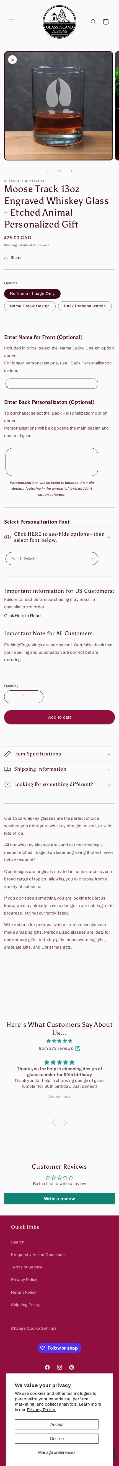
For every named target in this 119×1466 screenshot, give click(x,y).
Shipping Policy (25, 1305)
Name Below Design (30, 306)
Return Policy (23, 1292)
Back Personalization (85, 306)
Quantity (11, 686)
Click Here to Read (22, 615)
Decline (57, 1438)
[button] (11, 22)
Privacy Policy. (41, 1410)
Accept (56, 1424)
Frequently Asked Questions (38, 1255)
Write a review (59, 1198)
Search (18, 1242)
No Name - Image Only (32, 294)
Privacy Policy (24, 1280)
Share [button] (16, 258)
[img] (59, 1041)
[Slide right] (72, 171)
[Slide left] (47, 171)
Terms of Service (27, 1267)
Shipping (10, 245)
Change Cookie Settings (33, 1328)
